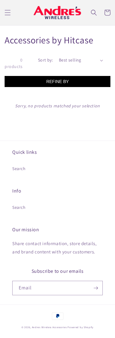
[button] (7, 12)
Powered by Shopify (80, 327)
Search (19, 168)
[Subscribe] (95, 288)
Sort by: (45, 60)
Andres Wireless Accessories (49, 327)
